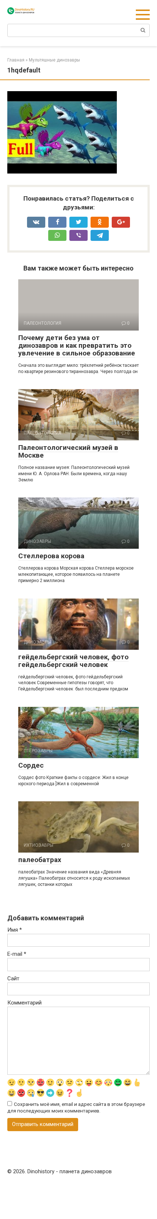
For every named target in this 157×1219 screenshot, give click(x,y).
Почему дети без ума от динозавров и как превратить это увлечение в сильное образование (76, 345)
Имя (14, 930)
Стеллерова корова (51, 556)
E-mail (16, 954)
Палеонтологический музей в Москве (68, 451)
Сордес (31, 765)
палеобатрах (39, 859)
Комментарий (24, 1002)
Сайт (13, 978)
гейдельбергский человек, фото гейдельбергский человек (73, 661)
